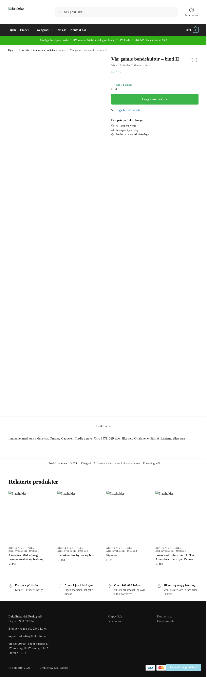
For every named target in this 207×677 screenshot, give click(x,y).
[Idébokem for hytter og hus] (78, 517)
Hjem (11, 50)
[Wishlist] (45, 497)
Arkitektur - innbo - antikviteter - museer (42, 50)
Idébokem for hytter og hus (75, 555)
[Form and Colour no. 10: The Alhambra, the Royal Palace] (176, 517)
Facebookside (165, 621)
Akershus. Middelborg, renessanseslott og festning (25, 557)
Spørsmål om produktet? (183, 667)
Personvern (115, 621)
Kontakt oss (164, 616)
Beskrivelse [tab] (103, 426)
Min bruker (191, 15)
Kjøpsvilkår (115, 616)
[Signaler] (127, 517)
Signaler (111, 555)
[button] (192, 30)
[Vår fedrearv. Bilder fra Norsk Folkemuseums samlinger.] (192, 60)
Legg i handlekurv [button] (30, 572)
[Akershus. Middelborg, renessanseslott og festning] (29, 517)
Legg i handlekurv (154, 99)
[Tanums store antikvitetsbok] (196, 60)
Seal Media (61, 667)
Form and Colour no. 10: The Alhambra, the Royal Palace (174, 557)
